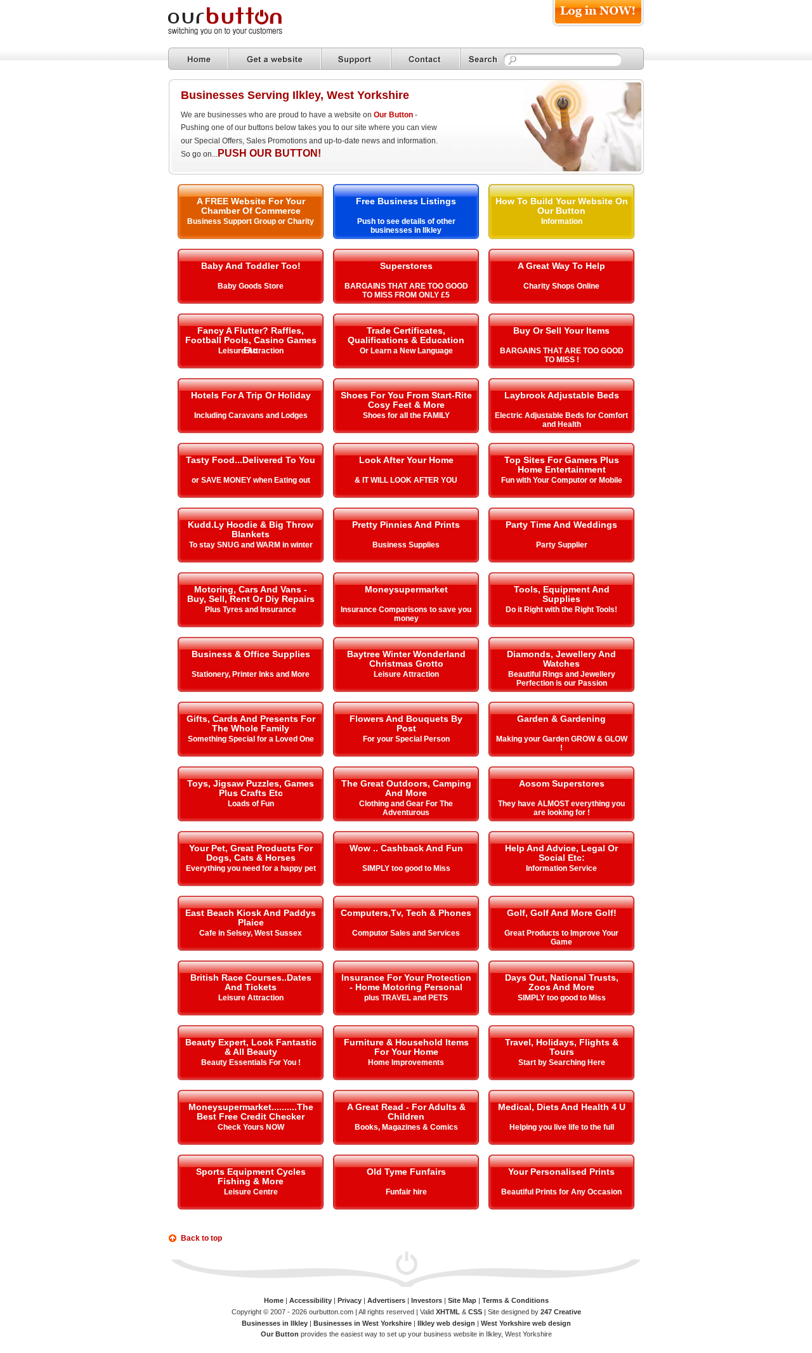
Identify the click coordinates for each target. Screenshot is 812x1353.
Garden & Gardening (561, 719)
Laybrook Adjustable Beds (561, 395)
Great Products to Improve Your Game (561, 937)
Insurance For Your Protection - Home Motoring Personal (406, 982)
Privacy (349, 1300)
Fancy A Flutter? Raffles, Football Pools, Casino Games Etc (251, 340)
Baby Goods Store (251, 286)
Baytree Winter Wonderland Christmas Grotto (406, 659)
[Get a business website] (274, 59)
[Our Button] (238, 32)
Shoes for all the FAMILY (406, 415)
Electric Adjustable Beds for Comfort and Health (561, 420)
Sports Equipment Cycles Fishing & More (251, 1176)
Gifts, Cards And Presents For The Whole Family (251, 723)
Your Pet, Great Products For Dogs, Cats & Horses (251, 853)
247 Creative (560, 1312)
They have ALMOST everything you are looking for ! (561, 808)
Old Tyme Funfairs (406, 1172)
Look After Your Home (406, 460)
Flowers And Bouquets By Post (406, 723)
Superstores (406, 266)
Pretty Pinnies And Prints (406, 525)
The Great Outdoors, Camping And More (406, 788)
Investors (426, 1300)
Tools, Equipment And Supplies (562, 594)
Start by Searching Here (561, 1062)
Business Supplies (406, 544)
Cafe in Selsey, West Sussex (250, 933)
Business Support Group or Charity (250, 221)
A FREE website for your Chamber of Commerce (251, 206)
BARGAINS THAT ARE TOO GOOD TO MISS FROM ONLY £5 (406, 290)
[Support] (356, 59)
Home (274, 1300)
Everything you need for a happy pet (251, 868)
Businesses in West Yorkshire (362, 1323)
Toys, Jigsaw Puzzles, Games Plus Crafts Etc (250, 788)
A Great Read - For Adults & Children (406, 1111)
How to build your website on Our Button (561, 206)
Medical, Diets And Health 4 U (561, 1107)
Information (561, 221)
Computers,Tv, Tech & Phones (406, 913)
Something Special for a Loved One (251, 739)
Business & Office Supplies (251, 654)
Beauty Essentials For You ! (251, 1062)
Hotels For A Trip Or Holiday (251, 395)
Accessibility (310, 1300)
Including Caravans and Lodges (251, 415)
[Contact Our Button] (425, 59)
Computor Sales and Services (406, 933)
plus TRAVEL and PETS (406, 997)
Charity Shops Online (561, 286)
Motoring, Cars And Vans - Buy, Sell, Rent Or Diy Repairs (251, 594)
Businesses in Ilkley (275, 1323)
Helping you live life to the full (561, 1127)
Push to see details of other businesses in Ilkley (406, 226)
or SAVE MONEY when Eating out (251, 480)
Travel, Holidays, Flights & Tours (562, 1047)
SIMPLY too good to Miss (406, 868)
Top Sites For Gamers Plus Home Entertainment (561, 464)
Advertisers (386, 1300)
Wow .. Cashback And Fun (406, 848)
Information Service (561, 868)
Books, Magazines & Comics (406, 1127)
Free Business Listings (406, 201)
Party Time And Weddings (561, 525)
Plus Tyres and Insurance (250, 609)
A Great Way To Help (561, 266)
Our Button (393, 114)
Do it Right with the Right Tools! (561, 609)
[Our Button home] (198, 59)
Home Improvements (406, 1062)
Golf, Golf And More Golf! (562, 913)
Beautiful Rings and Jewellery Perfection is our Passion (561, 679)
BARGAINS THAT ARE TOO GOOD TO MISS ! (562, 355)
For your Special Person (406, 739)
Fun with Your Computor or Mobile (561, 480)
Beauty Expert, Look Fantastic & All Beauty (251, 1047)
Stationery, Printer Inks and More (251, 674)
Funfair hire (406, 1191)
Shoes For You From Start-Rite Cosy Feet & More (406, 400)
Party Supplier (561, 544)
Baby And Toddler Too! (251, 266)
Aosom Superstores (562, 783)
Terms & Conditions (515, 1300)
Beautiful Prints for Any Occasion (561, 1191)
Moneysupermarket (406, 589)
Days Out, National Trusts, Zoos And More (562, 982)
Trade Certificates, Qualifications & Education (406, 335)
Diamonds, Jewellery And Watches (561, 659)
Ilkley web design (446, 1323)
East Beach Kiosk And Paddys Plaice (250, 917)
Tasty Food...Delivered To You (250, 460)
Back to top (201, 1238)
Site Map (462, 1300)
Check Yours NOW (251, 1127)
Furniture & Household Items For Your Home (406, 1047)
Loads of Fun (251, 803)
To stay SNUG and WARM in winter (251, 544)
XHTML (448, 1312)
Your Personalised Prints (561, 1172)
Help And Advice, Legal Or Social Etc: (561, 853)
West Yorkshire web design (526, 1323)
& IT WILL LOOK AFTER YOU (406, 480)
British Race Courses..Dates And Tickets (250, 982)
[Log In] (598, 26)
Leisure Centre (251, 1191)
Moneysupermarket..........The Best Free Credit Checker (250, 1111)
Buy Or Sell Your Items (561, 330)
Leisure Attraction (251, 350)
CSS (475, 1312)
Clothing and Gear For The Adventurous (406, 808)
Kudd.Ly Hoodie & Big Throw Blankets (250, 529)
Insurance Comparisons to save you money (406, 614)
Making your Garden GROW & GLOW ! (561, 743)
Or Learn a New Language (406, 350)
